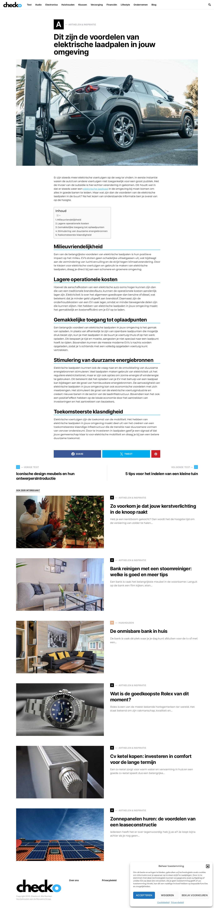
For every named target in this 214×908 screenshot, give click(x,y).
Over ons (74, 880)
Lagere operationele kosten (73, 223)
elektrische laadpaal (95, 188)
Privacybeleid (177, 902)
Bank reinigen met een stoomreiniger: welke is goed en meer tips (151, 571)
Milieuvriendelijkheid (69, 219)
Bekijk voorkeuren (195, 895)
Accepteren (144, 895)
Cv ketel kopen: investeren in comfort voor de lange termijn (150, 759)
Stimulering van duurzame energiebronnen (83, 231)
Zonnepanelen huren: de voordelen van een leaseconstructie (153, 821)
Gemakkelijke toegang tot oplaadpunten (81, 227)
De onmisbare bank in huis (138, 631)
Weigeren (167, 895)
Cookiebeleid (163, 902)
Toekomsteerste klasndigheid (74, 234)
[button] (207, 866)
